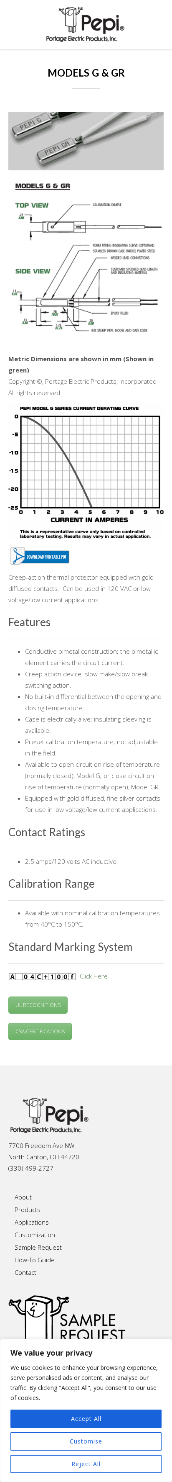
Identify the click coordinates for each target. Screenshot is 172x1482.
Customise (86, 1441)
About (23, 1197)
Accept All (86, 1419)
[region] (86, 1410)
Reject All (86, 1464)
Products (27, 1209)
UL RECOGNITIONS (38, 1005)
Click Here (94, 976)
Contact (25, 1272)
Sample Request (38, 1247)
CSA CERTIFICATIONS (40, 1031)
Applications (32, 1222)
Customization (35, 1234)
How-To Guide (35, 1260)
